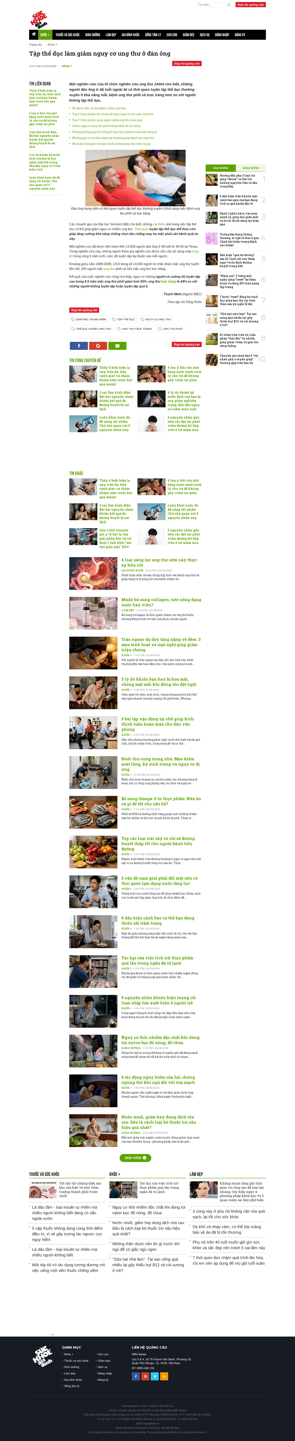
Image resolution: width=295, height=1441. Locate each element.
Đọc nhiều (220, 168)
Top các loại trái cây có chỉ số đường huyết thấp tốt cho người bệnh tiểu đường (158, 843)
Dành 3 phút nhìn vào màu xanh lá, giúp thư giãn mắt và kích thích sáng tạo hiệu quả (239, 218)
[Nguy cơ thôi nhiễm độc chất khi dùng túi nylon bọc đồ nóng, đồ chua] (93, 1051)
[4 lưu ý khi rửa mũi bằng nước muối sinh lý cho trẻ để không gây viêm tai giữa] (151, 374)
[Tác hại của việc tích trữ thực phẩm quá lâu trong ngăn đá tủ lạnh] (93, 971)
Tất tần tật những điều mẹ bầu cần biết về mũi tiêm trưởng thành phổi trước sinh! (80, 1189)
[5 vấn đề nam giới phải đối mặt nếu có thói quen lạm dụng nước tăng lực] (93, 891)
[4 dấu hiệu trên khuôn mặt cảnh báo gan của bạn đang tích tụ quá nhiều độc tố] (212, 200)
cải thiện (159, 224)
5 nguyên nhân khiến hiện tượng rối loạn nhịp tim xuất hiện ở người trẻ (158, 1000)
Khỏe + (126, 655)
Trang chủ (35, 44)
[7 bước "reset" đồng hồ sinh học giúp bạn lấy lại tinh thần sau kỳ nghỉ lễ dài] (212, 301)
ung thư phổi (173, 328)
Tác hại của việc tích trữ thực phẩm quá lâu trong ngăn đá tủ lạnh (157, 960)
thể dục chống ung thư (93, 328)
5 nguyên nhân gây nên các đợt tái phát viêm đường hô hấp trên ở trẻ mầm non (184, 423)
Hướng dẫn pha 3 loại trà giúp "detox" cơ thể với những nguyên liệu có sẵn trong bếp (238, 181)
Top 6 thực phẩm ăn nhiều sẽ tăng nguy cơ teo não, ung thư (112, 114)
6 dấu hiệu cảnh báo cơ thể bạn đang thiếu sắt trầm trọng (157, 920)
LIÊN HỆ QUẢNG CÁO (149, 1347)
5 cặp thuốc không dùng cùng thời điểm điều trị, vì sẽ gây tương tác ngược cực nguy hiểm (67, 1234)
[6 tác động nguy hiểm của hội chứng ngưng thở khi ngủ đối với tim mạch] (93, 1090)
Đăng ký (240, 34)
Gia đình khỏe (130, 34)
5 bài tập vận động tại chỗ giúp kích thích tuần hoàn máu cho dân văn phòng (157, 724)
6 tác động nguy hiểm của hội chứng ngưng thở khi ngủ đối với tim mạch (158, 1079)
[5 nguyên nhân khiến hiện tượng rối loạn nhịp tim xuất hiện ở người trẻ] (93, 1011)
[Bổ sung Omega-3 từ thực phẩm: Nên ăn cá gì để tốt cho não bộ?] (93, 812)
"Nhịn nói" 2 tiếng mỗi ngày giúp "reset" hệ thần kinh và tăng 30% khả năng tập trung (239, 281)
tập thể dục (126, 319)
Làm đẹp (111, 34)
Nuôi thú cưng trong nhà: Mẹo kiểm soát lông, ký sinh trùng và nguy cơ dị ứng (160, 764)
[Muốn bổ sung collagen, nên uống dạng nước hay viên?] (93, 613)
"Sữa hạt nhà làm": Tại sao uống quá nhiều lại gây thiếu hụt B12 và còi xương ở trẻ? (239, 319)
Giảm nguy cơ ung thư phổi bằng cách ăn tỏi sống (106, 126)
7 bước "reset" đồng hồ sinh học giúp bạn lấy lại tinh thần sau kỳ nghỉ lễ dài (239, 300)
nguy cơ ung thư (158, 319)
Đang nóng (251, 168)
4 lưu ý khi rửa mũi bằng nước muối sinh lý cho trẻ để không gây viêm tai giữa (44, 118)
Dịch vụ (205, 34)
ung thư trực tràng (137, 328)
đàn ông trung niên (91, 319)
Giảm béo (188, 34)
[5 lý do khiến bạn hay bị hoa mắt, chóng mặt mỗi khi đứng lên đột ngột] (93, 692)
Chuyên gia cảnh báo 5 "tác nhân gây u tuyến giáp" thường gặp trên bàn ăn (239, 359)
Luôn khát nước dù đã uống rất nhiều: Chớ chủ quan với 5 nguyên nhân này (44, 183)
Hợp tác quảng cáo (251, 4)
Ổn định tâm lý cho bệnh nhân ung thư (99, 108)
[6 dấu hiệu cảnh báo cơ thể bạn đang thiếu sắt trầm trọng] (93, 931)
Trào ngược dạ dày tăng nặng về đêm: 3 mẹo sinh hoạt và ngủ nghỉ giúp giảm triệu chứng (161, 644)
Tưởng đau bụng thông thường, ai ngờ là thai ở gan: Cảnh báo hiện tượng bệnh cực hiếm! (239, 239)
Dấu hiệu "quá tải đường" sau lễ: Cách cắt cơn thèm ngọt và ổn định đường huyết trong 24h (237, 260)
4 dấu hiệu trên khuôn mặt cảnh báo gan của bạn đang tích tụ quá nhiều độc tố (238, 199)
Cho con (172, 34)
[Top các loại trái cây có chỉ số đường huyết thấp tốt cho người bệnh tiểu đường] (93, 852)
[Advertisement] (168, 18)
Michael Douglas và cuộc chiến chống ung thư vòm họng (111, 144)
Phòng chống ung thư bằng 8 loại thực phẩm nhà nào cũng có (114, 132)
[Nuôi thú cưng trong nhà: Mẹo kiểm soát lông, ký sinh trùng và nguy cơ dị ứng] (93, 772)
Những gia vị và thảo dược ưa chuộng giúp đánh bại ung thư (113, 138)
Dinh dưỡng (92, 34)
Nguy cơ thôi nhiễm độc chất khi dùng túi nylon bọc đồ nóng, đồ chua (160, 1040)
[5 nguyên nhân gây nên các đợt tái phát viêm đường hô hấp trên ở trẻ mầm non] (151, 423)
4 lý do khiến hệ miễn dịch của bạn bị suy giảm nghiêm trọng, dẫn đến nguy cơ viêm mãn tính (45, 162)
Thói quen (142, 229)
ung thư (110, 269)
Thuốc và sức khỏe (68, 34)
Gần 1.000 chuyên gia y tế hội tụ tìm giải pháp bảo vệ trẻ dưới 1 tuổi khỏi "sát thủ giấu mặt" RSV (115, 538)
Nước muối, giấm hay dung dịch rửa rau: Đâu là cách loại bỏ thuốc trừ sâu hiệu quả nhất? (158, 1122)
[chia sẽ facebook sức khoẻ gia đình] (136, 1376)
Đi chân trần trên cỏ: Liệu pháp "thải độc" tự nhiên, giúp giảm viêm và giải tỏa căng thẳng (239, 340)
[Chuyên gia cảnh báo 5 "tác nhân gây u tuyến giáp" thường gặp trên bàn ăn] (212, 360)
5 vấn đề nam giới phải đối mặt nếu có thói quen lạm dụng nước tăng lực (159, 880)
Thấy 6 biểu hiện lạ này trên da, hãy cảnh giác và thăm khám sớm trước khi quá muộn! (45, 98)
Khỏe (45, 35)
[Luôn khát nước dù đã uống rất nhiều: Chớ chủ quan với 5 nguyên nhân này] (83, 423)
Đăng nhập (222, 34)
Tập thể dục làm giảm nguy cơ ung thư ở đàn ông (100, 53)
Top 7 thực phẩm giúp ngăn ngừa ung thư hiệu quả (107, 120)
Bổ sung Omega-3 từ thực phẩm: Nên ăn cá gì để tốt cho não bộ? (161, 801)
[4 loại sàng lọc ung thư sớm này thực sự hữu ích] (93, 573)
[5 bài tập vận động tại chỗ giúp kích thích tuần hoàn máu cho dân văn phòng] (93, 732)
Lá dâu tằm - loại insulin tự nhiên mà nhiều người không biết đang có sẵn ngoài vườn (64, 1213)
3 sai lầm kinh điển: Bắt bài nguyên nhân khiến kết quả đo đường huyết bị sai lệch (44, 139)
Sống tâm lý (153, 34)
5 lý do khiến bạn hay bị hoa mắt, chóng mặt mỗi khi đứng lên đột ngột (158, 681)
